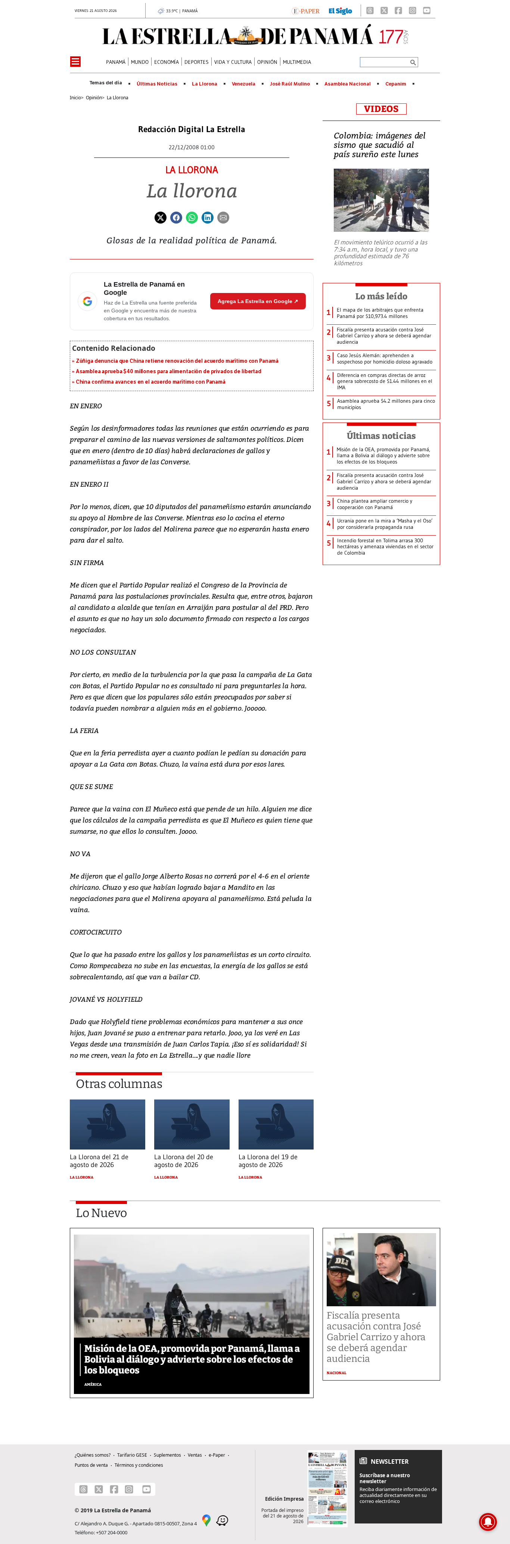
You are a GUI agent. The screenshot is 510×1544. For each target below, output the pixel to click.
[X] (384, 10)
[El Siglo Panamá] (340, 10)
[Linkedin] (208, 217)
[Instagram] (412, 10)
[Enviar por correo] (223, 217)
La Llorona (204, 84)
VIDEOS (381, 109)
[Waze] (222, 1520)
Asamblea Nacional (347, 84)
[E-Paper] (306, 10)
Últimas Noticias (157, 84)
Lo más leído (381, 296)
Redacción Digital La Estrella (191, 129)
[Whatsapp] (192, 217)
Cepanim (395, 84)
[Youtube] (427, 10)
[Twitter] (161, 217)
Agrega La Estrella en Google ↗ (258, 301)
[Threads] (370, 10)
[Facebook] (398, 10)
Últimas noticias (381, 436)
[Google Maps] (206, 1520)
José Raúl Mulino (290, 84)
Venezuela (243, 84)
